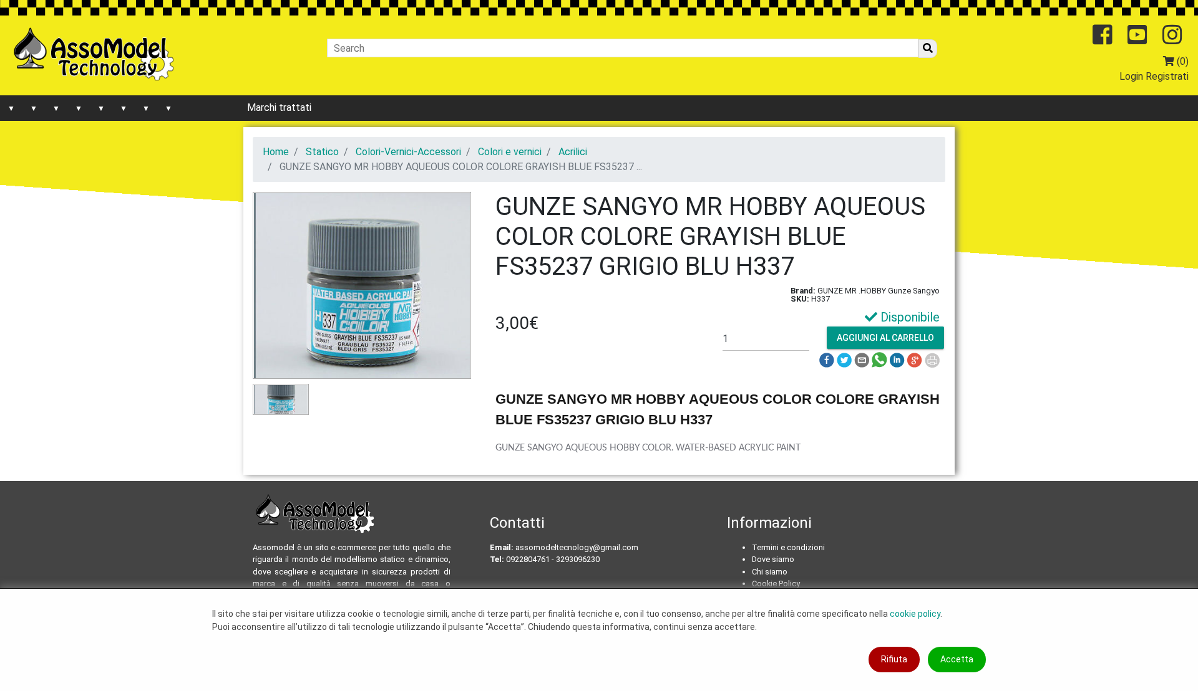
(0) (1181, 61)
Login (1131, 76)
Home (276, 152)
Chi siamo (769, 571)
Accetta (956, 659)
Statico (322, 152)
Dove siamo (773, 559)
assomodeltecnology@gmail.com (576, 547)
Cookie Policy (776, 583)
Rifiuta (894, 659)
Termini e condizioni (788, 547)
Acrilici (572, 152)
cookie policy (915, 614)
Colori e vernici (510, 152)
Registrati (1167, 76)
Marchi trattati (279, 107)
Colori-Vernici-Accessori (408, 152)
